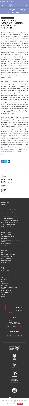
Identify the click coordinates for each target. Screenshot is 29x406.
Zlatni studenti (4, 283)
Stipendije (3, 294)
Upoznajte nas (4, 274)
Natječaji (3, 252)
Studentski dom (4, 279)
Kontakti (3, 296)
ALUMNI (15, 1)
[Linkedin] (9, 161)
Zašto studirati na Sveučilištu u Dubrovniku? (10, 276)
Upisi (3, 268)
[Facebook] (2, 161)
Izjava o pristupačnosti (6, 260)
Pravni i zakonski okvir (6, 234)
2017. (26, 170)
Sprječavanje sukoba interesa (7, 236)
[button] (2, 5)
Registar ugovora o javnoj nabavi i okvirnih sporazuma (10, 240)
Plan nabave (4, 238)
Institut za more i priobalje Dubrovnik (9, 222)
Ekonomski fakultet (7, 208)
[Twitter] (5, 161)
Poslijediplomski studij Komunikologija (8, 17)
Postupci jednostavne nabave (7, 245)
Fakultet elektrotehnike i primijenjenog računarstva (11, 210)
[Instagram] (11, 335)
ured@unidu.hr (18, 326)
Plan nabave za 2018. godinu (7, 170)
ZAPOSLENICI (9, 1)
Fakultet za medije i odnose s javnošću (11, 212)
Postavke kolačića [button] (11, 403)
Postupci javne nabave (6, 243)
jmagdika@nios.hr (5, 151)
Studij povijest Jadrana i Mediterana (10, 220)
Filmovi (2, 281)
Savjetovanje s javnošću (6, 256)
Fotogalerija (4, 285)
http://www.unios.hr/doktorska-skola (10, 149)
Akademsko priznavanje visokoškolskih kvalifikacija (9, 288)
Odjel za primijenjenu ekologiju (9, 214)
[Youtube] (21, 336)
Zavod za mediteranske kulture (8, 224)
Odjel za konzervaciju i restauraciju (10, 216)
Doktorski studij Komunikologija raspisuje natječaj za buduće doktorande (4, 189)
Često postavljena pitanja (6, 292)
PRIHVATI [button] (20, 403)
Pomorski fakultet (7, 206)
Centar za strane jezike (6, 226)
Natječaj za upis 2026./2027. (7, 272)
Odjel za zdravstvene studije (9, 218)
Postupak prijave (5, 270)
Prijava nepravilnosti (5, 262)
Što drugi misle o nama (6, 290)
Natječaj (3, 155)
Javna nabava (6, 232)
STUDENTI (2, 1)
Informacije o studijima (6, 277)
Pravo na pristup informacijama (8, 254)
